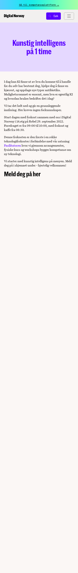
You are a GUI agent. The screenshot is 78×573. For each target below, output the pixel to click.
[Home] (14, 16)
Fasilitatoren (12, 145)
